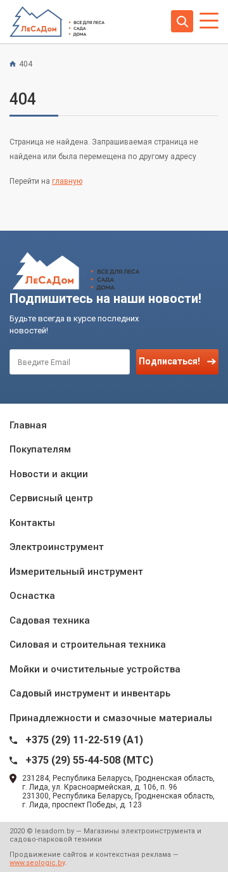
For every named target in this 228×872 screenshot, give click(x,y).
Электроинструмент (57, 547)
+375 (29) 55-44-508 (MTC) (89, 760)
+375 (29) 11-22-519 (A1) (84, 740)
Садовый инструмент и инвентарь (90, 693)
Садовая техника (50, 620)
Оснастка (32, 595)
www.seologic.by (37, 863)
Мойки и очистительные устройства (95, 669)
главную (67, 181)
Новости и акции (49, 474)
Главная (28, 425)
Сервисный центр (51, 498)
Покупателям (40, 449)
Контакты (32, 523)
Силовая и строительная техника (88, 644)
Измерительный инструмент (76, 571)
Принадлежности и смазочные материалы (111, 718)
